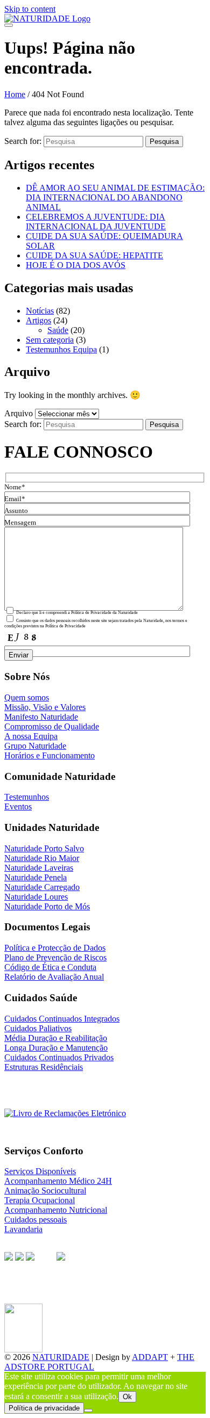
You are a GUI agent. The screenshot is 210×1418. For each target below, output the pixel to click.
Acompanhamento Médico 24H (58, 1180)
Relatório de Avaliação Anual (54, 976)
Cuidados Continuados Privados (59, 1057)
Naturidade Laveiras (38, 867)
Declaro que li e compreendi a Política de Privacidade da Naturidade (76, 612)
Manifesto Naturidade (41, 716)
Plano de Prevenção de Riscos (55, 957)
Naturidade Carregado (42, 887)
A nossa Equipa (31, 736)
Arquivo (18, 413)
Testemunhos (26, 796)
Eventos (18, 806)
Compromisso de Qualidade (51, 726)
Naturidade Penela (35, 877)
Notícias (40, 310)
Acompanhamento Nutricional (55, 1209)
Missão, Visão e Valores (45, 707)
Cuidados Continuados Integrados (62, 1018)
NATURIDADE (60, 1357)
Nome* (14, 487)
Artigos (38, 320)
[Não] (88, 1410)
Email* (14, 499)
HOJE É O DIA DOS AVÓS (75, 265)
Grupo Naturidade (35, 745)
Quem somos (26, 697)
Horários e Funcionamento (49, 755)
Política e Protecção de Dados (55, 947)
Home (14, 94)
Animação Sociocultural (45, 1190)
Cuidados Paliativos (38, 1028)
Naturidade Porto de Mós (47, 906)
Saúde (57, 330)
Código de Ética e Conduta (50, 967)
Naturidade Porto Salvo (44, 848)
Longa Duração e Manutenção (56, 1047)
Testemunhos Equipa (61, 349)
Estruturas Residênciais (43, 1067)
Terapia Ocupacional (39, 1200)
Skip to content (29, 8)
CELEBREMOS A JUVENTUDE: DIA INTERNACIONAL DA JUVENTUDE (96, 221)
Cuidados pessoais (35, 1219)
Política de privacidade (44, 1408)
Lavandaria (23, 1229)
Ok (127, 1397)
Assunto (16, 511)
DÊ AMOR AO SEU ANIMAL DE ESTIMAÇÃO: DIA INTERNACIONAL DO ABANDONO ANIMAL (115, 197)
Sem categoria (50, 339)
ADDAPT (150, 1357)
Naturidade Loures (36, 896)
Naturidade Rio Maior (41, 858)
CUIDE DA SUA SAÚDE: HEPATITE (94, 255)
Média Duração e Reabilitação (55, 1038)
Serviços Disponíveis (40, 1171)
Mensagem (20, 522)
